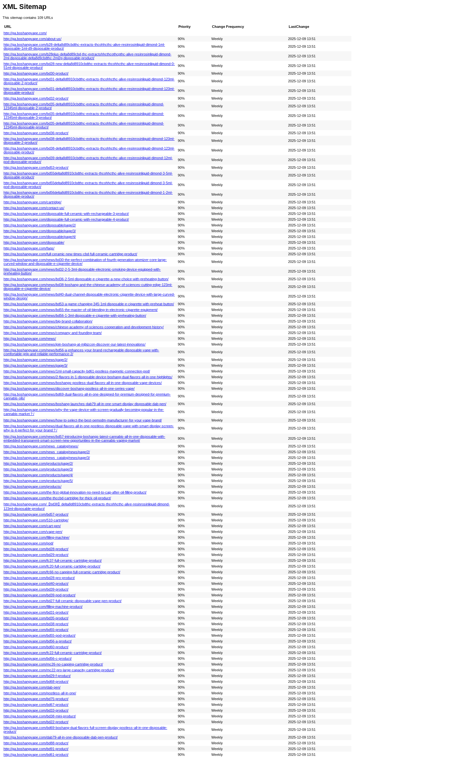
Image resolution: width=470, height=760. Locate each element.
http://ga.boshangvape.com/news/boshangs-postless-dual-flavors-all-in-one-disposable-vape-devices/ (83, 383)
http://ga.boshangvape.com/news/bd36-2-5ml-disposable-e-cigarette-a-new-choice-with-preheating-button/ (86, 279)
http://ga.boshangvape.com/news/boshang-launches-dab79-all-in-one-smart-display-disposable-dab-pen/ (85, 404)
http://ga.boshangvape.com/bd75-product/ (36, 699)
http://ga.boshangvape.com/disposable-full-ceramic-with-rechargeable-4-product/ (66, 219)
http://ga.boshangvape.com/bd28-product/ (36, 549)
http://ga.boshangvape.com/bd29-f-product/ (37, 676)
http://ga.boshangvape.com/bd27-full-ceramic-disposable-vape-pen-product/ (62, 601)
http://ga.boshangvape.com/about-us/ (32, 39)
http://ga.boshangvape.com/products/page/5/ (38, 481)
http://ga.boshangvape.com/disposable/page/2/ (40, 225)
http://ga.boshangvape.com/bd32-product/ (36, 98)
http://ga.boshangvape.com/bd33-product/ (36, 710)
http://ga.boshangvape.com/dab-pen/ (32, 687)
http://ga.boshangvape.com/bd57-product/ (36, 514)
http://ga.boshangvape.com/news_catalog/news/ (41, 446)
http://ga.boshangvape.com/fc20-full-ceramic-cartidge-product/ (52, 566)
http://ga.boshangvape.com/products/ (32, 486)
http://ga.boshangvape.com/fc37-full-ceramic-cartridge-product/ (53, 560)
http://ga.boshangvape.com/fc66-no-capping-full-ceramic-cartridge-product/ (62, 572)
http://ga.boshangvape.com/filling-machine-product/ (43, 607)
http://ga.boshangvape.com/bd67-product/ (36, 705)
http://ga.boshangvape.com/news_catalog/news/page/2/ (47, 452)
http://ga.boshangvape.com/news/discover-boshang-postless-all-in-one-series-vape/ (69, 388)
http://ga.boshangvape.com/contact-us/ (34, 208)
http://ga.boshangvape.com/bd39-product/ (36, 589)
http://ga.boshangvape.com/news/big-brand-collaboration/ (48, 321)
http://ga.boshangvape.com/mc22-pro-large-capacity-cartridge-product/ (59, 670)
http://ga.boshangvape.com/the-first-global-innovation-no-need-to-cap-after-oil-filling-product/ (75, 492)
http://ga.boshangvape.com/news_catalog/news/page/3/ (47, 458)
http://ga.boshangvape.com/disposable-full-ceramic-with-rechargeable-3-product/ (66, 214)
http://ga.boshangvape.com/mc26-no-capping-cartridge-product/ (53, 664)
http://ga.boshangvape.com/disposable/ (34, 242)
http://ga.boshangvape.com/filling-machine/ (36, 537)
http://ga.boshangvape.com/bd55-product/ (36, 630)
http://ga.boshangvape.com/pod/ (28, 543)
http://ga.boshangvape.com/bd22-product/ (36, 722)
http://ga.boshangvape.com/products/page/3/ (38, 469)
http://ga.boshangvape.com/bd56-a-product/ (38, 641)
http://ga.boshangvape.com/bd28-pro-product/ (39, 578)
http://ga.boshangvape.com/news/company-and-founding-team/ (53, 333)
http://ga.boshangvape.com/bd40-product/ (36, 583)
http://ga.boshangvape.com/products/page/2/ (38, 463)
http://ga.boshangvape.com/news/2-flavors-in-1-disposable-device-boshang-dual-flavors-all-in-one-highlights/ (88, 377)
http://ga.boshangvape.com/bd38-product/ (36, 624)
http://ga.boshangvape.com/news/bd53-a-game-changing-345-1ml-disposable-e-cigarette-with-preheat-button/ (89, 304)
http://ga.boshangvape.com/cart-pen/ (32, 526)
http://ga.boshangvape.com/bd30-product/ (36, 73)
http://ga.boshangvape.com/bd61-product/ (36, 754)
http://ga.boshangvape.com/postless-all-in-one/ (40, 693)
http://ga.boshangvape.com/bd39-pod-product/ (39, 595)
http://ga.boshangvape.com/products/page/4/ (38, 475)
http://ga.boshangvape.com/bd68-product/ (36, 681)
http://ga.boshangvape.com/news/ (30, 338)
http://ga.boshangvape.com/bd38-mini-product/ (40, 716)
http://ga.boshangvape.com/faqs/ (29, 248)
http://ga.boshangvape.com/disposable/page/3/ (40, 231)
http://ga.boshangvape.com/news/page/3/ (35, 365)
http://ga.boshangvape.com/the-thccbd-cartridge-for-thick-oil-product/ (57, 498)
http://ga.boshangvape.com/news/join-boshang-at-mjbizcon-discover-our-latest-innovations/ (74, 344)
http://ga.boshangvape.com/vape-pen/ (33, 532)
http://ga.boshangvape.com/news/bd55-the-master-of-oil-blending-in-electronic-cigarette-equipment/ (81, 310)
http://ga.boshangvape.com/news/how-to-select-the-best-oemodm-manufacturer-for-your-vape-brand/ (83, 420)
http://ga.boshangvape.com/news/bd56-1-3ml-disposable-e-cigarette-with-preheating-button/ (75, 315)
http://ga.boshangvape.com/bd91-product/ (36, 749)
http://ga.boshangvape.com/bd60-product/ (36, 647)
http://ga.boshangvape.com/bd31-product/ (36, 612)
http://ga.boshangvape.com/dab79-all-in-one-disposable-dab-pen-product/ (61, 737)
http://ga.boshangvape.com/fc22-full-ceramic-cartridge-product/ (53, 653)
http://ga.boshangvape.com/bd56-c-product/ (38, 658)
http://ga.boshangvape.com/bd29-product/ (36, 555)
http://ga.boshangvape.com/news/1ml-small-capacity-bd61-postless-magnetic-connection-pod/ (77, 371)
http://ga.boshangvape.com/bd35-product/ (36, 618)
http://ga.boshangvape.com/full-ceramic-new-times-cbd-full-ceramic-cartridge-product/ (70, 254)
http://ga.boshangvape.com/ (25, 33)
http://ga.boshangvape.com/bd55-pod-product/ (39, 635)
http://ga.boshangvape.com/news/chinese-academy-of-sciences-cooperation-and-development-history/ (84, 327)
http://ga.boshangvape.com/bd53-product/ (36, 167)
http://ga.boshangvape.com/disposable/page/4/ (40, 237)
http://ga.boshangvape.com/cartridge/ (32, 202)
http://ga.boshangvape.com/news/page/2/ (35, 360)
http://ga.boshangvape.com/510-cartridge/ (36, 520)
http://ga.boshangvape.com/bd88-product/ (36, 743)
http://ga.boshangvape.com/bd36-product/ (36, 133)
